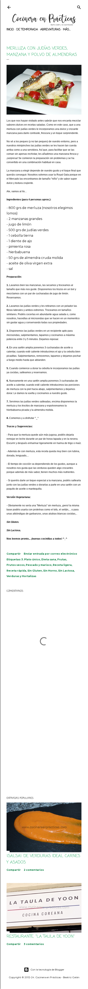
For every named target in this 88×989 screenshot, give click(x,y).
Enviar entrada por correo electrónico (50, 553)
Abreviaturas (50, 30)
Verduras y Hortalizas (21, 576)
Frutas (61, 559)
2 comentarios (34, 869)
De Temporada (27, 30)
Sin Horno (50, 570)
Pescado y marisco (39, 564)
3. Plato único (30, 559)
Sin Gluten (34, 570)
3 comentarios (34, 944)
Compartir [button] (14, 553)
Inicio (10, 30)
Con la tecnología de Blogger (47, 969)
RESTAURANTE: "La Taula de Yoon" (40, 936)
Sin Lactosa (66, 570)
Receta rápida (16, 570)
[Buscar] (79, 6)
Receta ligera (62, 564)
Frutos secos (16, 564)
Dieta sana (48, 559)
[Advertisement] (44, 742)
